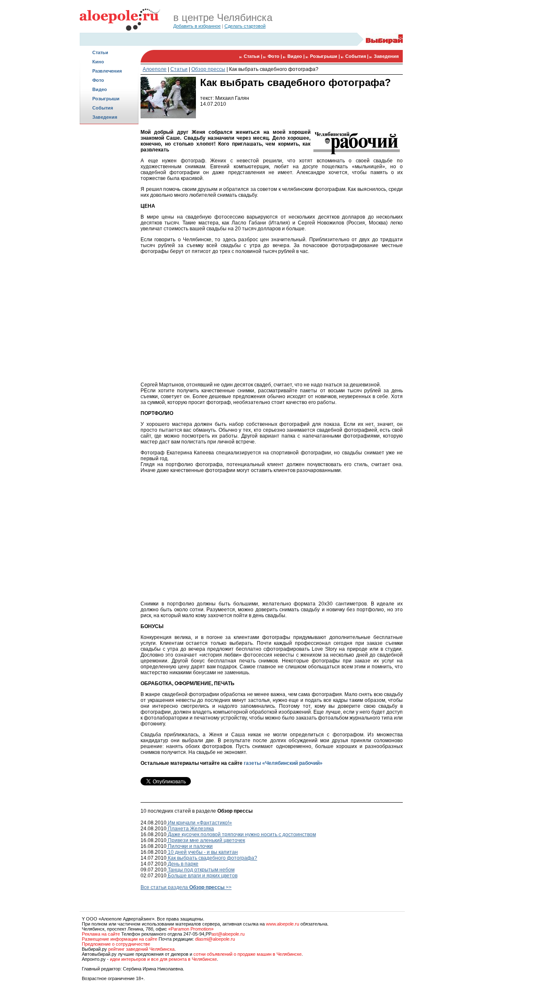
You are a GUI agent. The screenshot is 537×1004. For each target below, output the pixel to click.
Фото (98, 80)
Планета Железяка (190, 829)
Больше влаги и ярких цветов (202, 876)
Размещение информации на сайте (119, 938)
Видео (99, 89)
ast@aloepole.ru (228, 933)
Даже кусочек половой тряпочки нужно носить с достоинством (241, 834)
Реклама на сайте (101, 933)
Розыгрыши (106, 98)
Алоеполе (155, 69)
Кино (98, 61)
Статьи (100, 52)
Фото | (275, 56)
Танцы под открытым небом (201, 870)
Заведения (104, 117)
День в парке (182, 864)
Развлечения (107, 70)
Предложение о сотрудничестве (116, 944)
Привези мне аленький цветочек (206, 840)
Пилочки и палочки (190, 846)
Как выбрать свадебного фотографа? (273, 69)
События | (357, 56)
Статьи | (253, 56)
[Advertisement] (109, 258)
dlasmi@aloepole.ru (215, 938)
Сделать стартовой (245, 26)
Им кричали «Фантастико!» (199, 823)
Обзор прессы (208, 69)
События (102, 107)
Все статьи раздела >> (186, 887)
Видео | (296, 56)
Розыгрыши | (325, 56)
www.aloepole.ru (282, 923)
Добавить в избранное (197, 26)
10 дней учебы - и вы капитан (202, 852)
